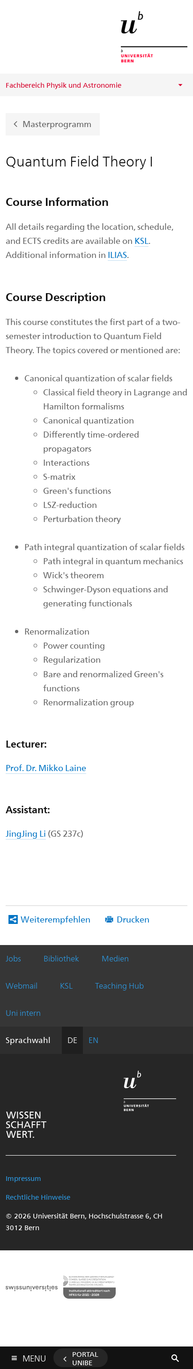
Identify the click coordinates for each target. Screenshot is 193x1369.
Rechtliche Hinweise (38, 1197)
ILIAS (117, 254)
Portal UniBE (85, 1358)
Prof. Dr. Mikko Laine (46, 767)
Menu (34, 1356)
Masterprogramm (56, 123)
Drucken (133, 919)
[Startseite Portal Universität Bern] (154, 36)
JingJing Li (26, 833)
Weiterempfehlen (55, 919)
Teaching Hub (119, 985)
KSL (141, 240)
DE (72, 1040)
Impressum (23, 1178)
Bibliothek (61, 958)
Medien (115, 958)
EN (93, 1040)
